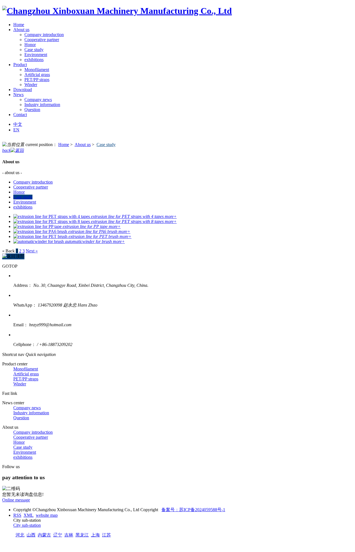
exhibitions (34, 59)
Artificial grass (37, 74)
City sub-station (27, 525)
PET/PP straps (36, 79)
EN (16, 129)
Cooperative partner (41, 39)
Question (32, 109)
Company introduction (44, 34)
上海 (95, 535)
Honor (30, 44)
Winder (30, 84)
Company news (38, 99)
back (6, 150)
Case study (34, 49)
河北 (20, 535)
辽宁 (57, 535)
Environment (35, 54)
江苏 (106, 535)
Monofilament (36, 69)
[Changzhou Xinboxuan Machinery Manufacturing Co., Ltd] (117, 11)
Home (63, 144)
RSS (17, 515)
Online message (16, 500)
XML (29, 515)
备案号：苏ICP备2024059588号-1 (193, 509)
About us (83, 144)
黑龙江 (82, 535)
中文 (17, 124)
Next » (32, 251)
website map (47, 515)
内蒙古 (44, 535)
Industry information (42, 104)
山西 (31, 535)
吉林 (68, 535)
